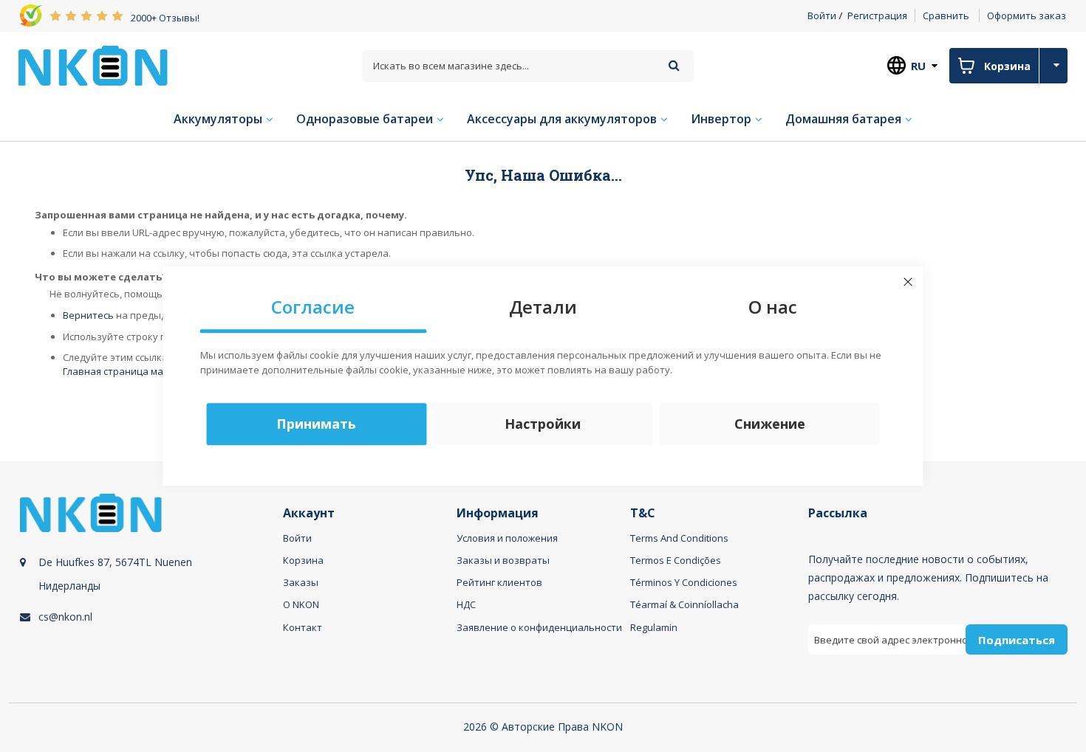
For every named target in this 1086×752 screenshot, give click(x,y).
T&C (642, 513)
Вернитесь (88, 315)
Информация (498, 513)
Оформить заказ (1026, 15)
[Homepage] (93, 66)
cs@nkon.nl (65, 617)
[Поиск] (674, 65)
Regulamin (653, 627)
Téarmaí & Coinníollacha (684, 604)
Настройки (543, 423)
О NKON (301, 604)
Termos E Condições (675, 560)
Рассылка (837, 513)
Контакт (302, 627)
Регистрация (877, 15)
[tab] (149, 591)
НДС (466, 604)
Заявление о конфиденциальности (539, 627)
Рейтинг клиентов (499, 582)
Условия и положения (507, 538)
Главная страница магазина (129, 371)
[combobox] (528, 66)
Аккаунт (309, 513)
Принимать (316, 423)
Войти (821, 15)
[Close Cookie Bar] (908, 282)
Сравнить (946, 15)
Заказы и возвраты (503, 560)
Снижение (769, 423)
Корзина (303, 560)
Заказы (300, 582)
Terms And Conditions (679, 538)
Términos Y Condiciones (683, 582)
